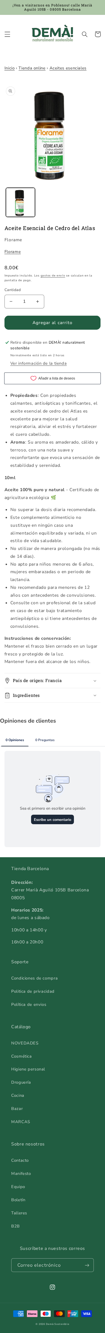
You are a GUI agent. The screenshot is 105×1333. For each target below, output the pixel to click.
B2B (15, 1226)
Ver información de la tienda (38, 363)
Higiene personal (28, 1069)
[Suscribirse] (87, 1265)
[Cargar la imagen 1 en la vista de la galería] (20, 202)
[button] (7, 34)
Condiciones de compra (34, 978)
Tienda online (31, 68)
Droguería (21, 1082)
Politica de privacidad (33, 991)
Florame (12, 251)
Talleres (19, 1213)
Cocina (17, 1095)
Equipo (18, 1186)
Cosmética (21, 1056)
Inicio (9, 68)
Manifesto (21, 1173)
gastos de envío (53, 275)
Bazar (17, 1108)
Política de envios (28, 1004)
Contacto (20, 1160)
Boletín (18, 1200)
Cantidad (12, 289)
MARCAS (20, 1122)
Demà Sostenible (57, 1324)
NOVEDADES (25, 1043)
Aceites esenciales (68, 68)
